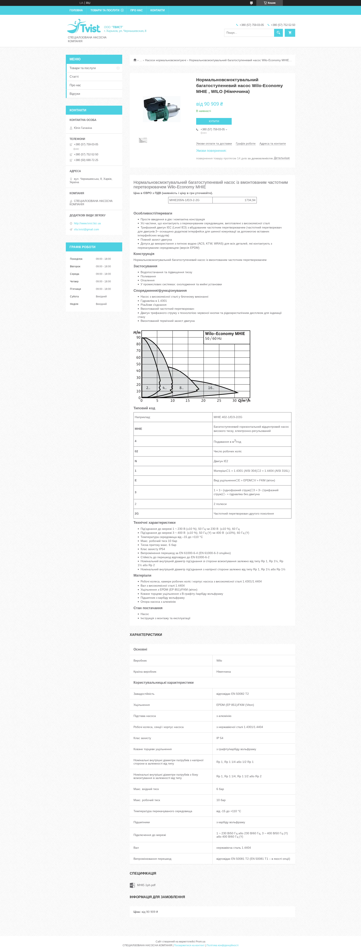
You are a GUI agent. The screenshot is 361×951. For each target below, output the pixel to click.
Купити (214, 121)
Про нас (136, 10)
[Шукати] (278, 33)
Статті (74, 76)
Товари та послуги (104, 10)
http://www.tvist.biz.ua (87, 223)
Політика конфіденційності (223, 945)
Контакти (157, 10)
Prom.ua (200, 941)
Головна (76, 10)
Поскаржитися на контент (189, 945)
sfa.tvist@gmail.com (86, 229)
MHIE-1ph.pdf (146, 885)
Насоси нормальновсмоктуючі (165, 60)
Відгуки (75, 93)
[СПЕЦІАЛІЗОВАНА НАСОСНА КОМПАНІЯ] (106, 25)
